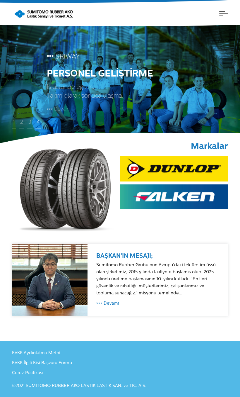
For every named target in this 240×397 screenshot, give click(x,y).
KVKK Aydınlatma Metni (36, 353)
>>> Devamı (59, 109)
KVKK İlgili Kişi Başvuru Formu (42, 363)
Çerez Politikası (27, 373)
